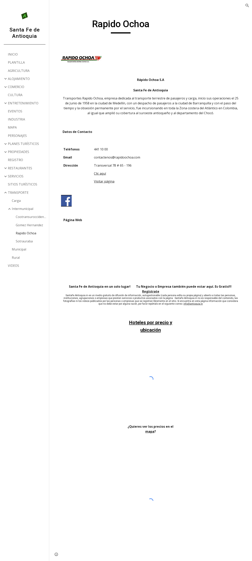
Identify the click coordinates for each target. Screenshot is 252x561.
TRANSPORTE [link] (18, 192)
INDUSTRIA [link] (16, 119)
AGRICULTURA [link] (19, 71)
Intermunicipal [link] (22, 209)
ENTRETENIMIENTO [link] (23, 103)
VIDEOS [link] (13, 265)
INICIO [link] (13, 54)
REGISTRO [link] (15, 160)
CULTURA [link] (15, 95)
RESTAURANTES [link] (20, 168)
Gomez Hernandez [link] (29, 225)
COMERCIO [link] (16, 87)
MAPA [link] (12, 127)
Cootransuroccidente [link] (31, 217)
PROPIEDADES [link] (18, 152)
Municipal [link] (19, 249)
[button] (247, 5)
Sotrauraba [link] (24, 241)
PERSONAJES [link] (17, 136)
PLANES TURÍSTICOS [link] (23, 144)
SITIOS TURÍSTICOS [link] (22, 184)
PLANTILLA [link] (16, 62)
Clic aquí (100, 173)
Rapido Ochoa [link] (26, 233)
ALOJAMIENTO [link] (19, 79)
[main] (121, 26)
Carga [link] (16, 200)
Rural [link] (16, 257)
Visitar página (104, 181)
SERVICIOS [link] (15, 176)
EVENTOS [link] (15, 111)
